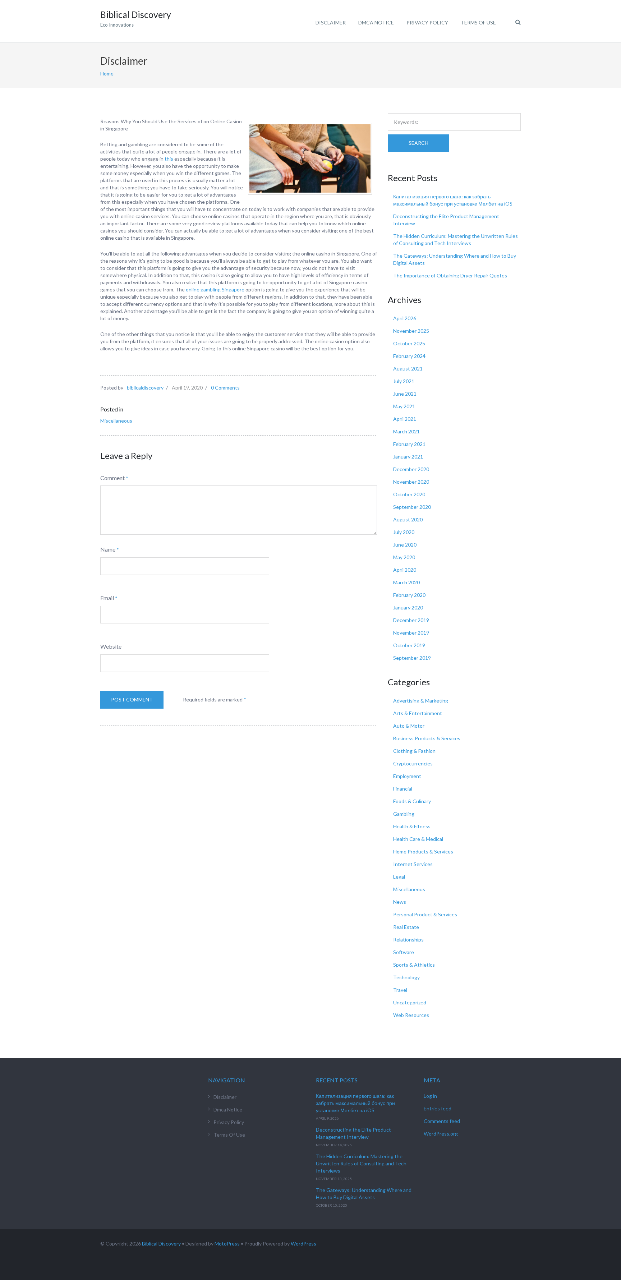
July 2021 (403, 381)
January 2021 (408, 456)
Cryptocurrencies (413, 763)
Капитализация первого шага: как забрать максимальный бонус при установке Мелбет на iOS (355, 1103)
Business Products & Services (426, 738)
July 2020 (403, 532)
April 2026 (404, 318)
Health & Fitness (412, 826)
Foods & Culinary (412, 801)
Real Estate (406, 927)
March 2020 (406, 582)
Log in (430, 1096)
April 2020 (404, 570)
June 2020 (405, 545)
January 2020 (408, 607)
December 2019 (411, 620)
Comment (112, 477)
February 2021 (409, 444)
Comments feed (442, 1121)
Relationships (408, 939)
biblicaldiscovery (145, 388)
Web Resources (411, 1015)
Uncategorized (409, 1002)
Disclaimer (331, 22)
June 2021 (405, 394)
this (169, 159)
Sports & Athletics (414, 965)
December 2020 (411, 469)
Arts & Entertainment (417, 713)
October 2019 (409, 645)
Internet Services (413, 864)
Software (403, 952)
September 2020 (412, 507)
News (399, 902)
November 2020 (411, 482)
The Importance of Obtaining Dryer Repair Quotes (450, 275)
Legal (399, 877)
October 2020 (409, 494)
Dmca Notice (376, 22)
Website (110, 646)
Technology (406, 977)
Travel (400, 990)
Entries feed (437, 1108)
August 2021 (408, 368)
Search (418, 143)
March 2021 (406, 431)
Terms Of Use (478, 22)
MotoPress (227, 1243)
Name (107, 549)
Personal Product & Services (425, 914)
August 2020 (408, 519)
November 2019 (411, 633)
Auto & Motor (408, 726)
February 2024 (409, 356)
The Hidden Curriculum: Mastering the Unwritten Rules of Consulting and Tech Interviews (361, 1163)
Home (107, 73)
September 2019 (412, 658)
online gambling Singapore (215, 289)
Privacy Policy (427, 22)
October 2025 (409, 343)
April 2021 (404, 419)
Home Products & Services (423, 851)
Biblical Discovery (161, 1243)
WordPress (303, 1243)
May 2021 (404, 406)
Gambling (403, 814)
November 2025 (411, 331)
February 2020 (409, 595)
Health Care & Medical (418, 839)
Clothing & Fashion (414, 751)
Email (107, 597)
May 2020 (404, 557)
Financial (402, 789)
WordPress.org (441, 1134)
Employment (407, 776)
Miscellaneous (116, 421)
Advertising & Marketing (420, 700)
